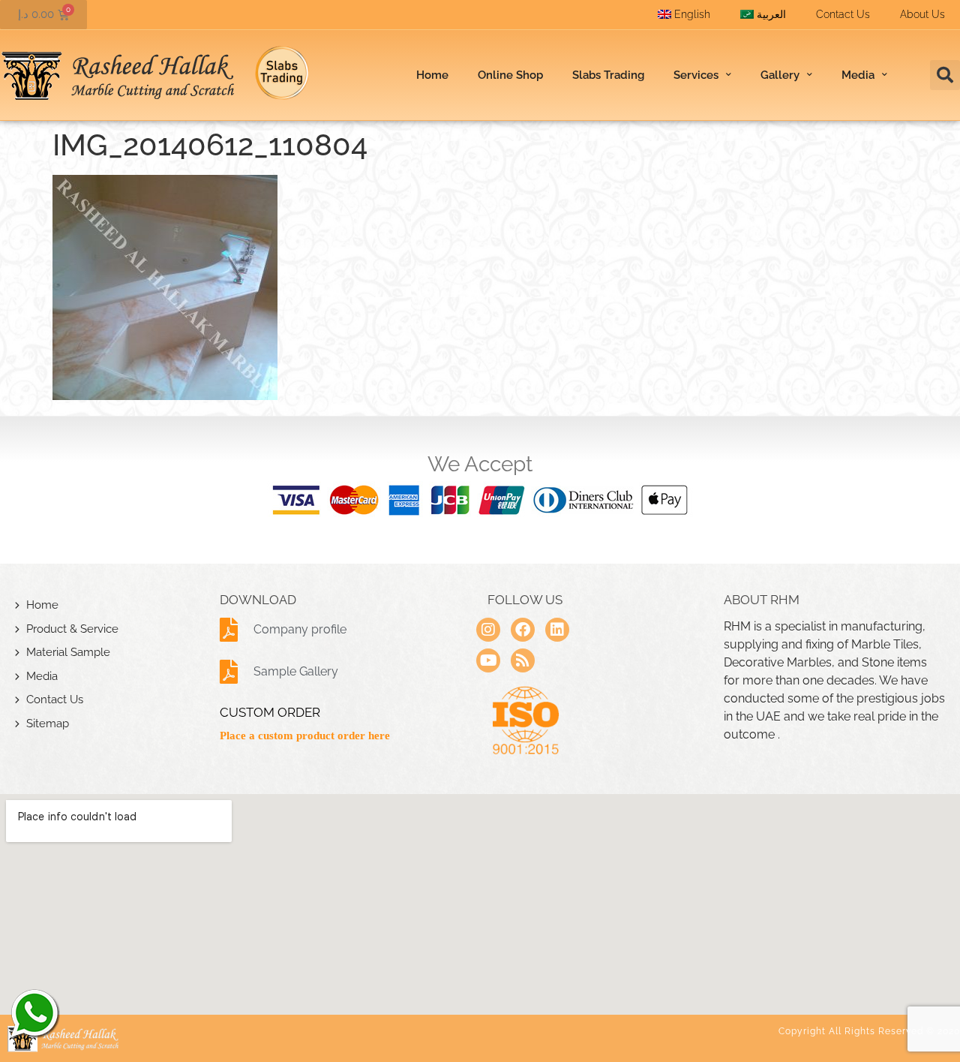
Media (42, 676)
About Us (922, 14)
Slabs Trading (608, 75)
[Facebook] (523, 630)
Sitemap (47, 723)
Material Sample (68, 652)
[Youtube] (488, 660)
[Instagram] (488, 630)
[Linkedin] (557, 630)
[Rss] (523, 660)
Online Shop (510, 75)
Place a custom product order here (305, 736)
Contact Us (843, 14)
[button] (945, 75)
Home (432, 75)
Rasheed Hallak (34, 1013)
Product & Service (72, 629)
